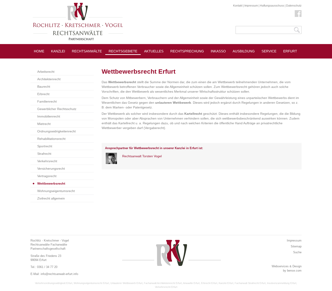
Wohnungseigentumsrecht (56, 191)
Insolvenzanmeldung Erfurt (281, 283)
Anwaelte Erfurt (191, 283)
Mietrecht (44, 124)
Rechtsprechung (187, 51)
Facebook (298, 13)
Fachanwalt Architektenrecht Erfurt (163, 283)
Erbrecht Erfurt (209, 283)
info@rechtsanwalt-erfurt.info (59, 274)
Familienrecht (47, 101)
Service (269, 51)
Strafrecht (44, 153)
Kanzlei (58, 51)
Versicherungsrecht (51, 168)
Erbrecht (43, 94)
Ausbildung (244, 51)
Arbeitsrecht (45, 71)
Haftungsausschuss (272, 5)
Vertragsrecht (46, 176)
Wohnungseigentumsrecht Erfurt (91, 283)
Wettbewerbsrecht (51, 183)
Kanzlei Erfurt (226, 283)
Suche (297, 252)
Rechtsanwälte (87, 51)
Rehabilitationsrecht (51, 139)
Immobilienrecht (48, 116)
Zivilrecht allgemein (51, 198)
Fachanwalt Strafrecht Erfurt (250, 283)
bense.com (294, 270)
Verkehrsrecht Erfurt (166, 287)
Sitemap (296, 246)
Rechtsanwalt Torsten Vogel (142, 156)
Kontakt (237, 5)
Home (39, 51)
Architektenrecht (49, 79)
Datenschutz (294, 5)
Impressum (251, 5)
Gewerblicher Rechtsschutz (56, 109)
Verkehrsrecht (47, 161)
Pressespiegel (158, 61)
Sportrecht (44, 146)
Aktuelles (154, 51)
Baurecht (43, 86)
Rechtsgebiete (123, 51)
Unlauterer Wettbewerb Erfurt (126, 283)
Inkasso (218, 51)
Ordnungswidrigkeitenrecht (56, 131)
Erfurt (290, 51)
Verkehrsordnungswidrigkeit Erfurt (53, 283)
